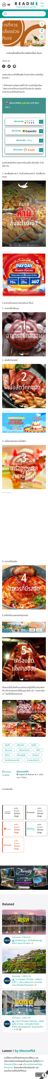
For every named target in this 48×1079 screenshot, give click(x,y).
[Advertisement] (24, 527)
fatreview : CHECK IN (21, 937)
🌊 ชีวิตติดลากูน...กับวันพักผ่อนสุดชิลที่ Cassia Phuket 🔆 (27, 942)
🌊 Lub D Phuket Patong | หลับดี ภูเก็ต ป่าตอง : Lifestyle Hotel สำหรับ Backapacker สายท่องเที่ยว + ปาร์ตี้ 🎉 (28, 1025)
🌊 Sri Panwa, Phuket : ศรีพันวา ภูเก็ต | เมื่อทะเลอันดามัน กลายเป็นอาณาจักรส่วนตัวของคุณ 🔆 (27, 982)
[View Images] (9, 711)
